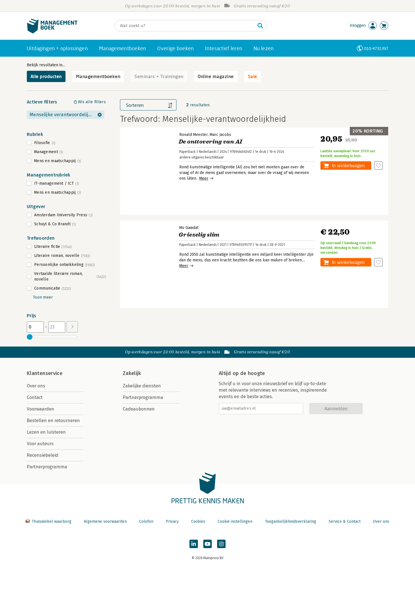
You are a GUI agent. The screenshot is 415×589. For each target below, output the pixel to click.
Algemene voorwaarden (105, 521)
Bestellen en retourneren (53, 420)
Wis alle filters (92, 102)
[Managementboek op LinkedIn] (193, 544)
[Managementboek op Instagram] (221, 544)
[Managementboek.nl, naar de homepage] (52, 32)
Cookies (198, 521)
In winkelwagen (348, 165)
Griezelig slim (199, 234)
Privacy (172, 521)
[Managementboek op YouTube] (207, 544)
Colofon (146, 521)
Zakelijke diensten (142, 386)
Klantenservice (44, 373)
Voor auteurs (40, 443)
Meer (203, 178)
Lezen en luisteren (46, 432)
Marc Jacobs (220, 134)
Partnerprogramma (47, 466)
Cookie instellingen (235, 521)
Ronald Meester (193, 134)
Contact (35, 397)
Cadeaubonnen (139, 409)
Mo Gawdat (188, 227)
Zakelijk (132, 373)
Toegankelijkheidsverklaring (290, 521)
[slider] (30, 337)
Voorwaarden (40, 409)
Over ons (36, 386)
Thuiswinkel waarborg (51, 521)
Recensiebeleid (42, 455)
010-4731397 (376, 48)
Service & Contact (345, 521)
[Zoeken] (260, 25)
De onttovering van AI (210, 141)
